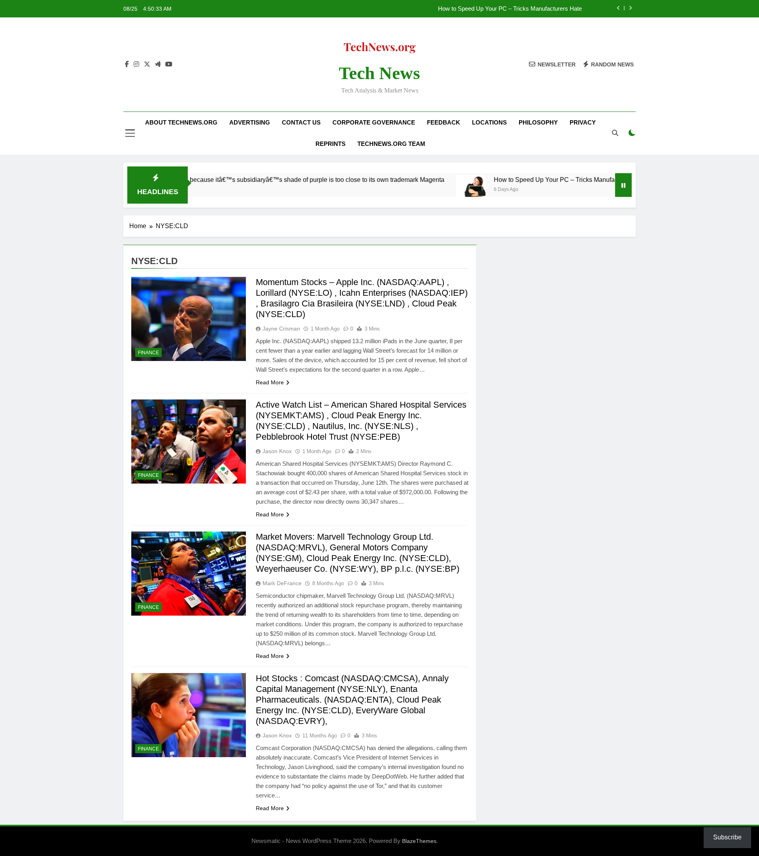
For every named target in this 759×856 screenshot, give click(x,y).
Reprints (330, 143)
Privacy (583, 122)
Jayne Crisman (281, 328)
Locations (489, 122)
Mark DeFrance (282, 583)
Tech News (379, 73)
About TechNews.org (181, 122)
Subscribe (727, 837)
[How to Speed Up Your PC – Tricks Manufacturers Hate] (440, 190)
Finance (148, 352)
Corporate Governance (373, 122)
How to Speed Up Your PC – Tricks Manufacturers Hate (510, 9)
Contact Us (301, 122)
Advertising (249, 122)
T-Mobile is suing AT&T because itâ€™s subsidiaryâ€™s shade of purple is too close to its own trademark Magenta (252, 179)
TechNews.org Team (391, 143)
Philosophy (538, 122)
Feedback (443, 122)
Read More (270, 382)
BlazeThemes (419, 841)
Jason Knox (277, 451)
